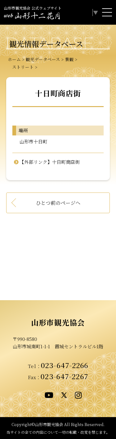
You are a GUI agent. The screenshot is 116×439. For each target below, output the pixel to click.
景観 (69, 59)
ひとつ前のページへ (58, 202)
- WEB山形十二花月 (32, 16)
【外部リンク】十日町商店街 (49, 162)
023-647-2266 (64, 365)
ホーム (14, 59)
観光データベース (43, 59)
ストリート (21, 67)
